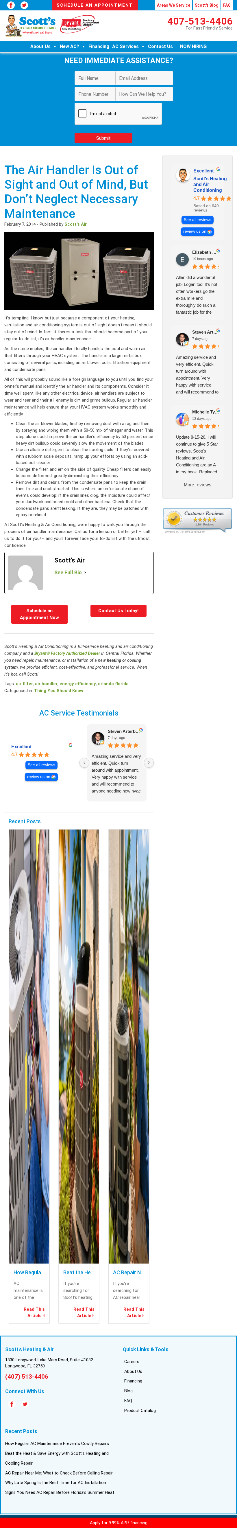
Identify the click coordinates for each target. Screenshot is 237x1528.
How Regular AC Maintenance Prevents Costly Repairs (57, 1443)
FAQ (227, 5)
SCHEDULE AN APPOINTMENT (95, 5)
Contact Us (160, 46)
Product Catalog (140, 1410)
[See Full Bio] (85, 572)
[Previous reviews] (84, 763)
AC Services (125, 46)
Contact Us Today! (118, 610)
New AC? (69, 46)
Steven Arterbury (125, 731)
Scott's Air (75, 224)
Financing (98, 46)
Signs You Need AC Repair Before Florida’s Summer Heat (59, 1492)
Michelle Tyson (205, 411)
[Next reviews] (149, 763)
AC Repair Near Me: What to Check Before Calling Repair (59, 1473)
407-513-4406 (200, 21)
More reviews (197, 484)
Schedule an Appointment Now (39, 614)
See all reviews (41, 765)
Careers (131, 1361)
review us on (38, 777)
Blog (128, 1390)
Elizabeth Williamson (205, 252)
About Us (40, 46)
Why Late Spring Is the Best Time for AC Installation (55, 1482)
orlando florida (113, 683)
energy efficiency (78, 683)
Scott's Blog (207, 5)
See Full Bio (68, 572)
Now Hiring (193, 46)
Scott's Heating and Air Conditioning (210, 184)
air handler (46, 683)
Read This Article (34, 1313)
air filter (24, 683)
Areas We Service (173, 5)
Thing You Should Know (58, 690)
